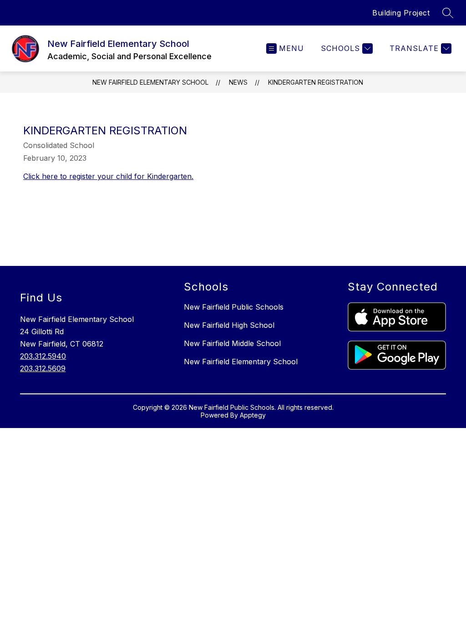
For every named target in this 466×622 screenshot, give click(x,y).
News (238, 82)
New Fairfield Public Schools (234, 306)
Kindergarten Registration (315, 82)
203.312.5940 (43, 356)
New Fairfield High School (229, 325)
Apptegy (253, 415)
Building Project (401, 12)
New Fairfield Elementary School (150, 82)
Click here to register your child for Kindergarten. (108, 176)
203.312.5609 (43, 368)
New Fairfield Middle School (232, 343)
